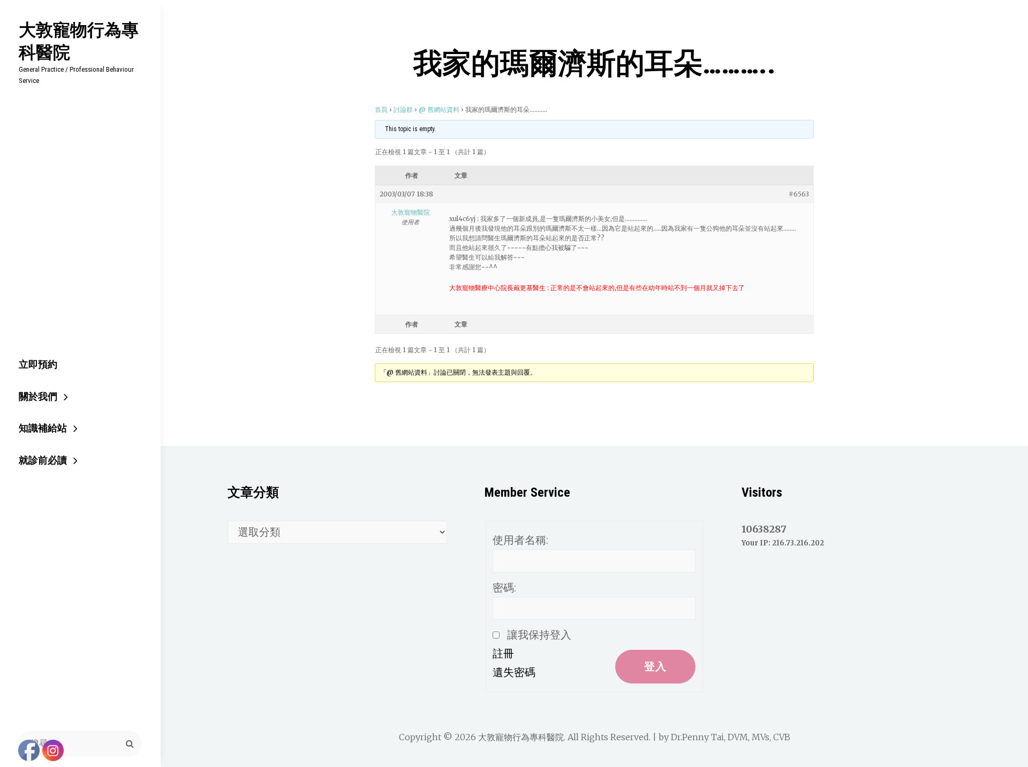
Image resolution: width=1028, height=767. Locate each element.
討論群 (403, 109)
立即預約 (38, 364)
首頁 (381, 109)
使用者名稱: (520, 540)
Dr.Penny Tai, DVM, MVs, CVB (730, 737)
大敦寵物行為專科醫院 (79, 41)
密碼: (504, 587)
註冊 (503, 653)
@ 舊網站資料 (439, 109)
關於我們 (38, 396)
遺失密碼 (514, 672)
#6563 (799, 194)
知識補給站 (43, 428)
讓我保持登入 (539, 634)
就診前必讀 (43, 460)
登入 (655, 666)
